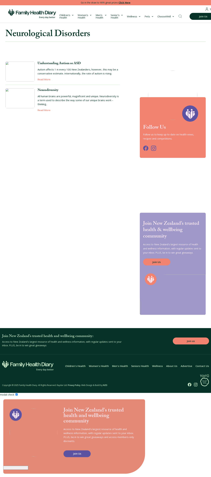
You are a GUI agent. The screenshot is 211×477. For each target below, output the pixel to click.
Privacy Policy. (74, 385)
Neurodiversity (48, 90)
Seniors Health (140, 366)
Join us (191, 341)
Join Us (156, 262)
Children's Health (64, 16)
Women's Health (83, 16)
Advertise (186, 366)
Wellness (132, 16)
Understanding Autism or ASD (59, 63)
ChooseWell (164, 16)
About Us (171, 366)
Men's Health (99, 16)
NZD (105, 385)
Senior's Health (115, 16)
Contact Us (202, 366)
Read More (44, 79)
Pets (147, 16)
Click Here (124, 2)
